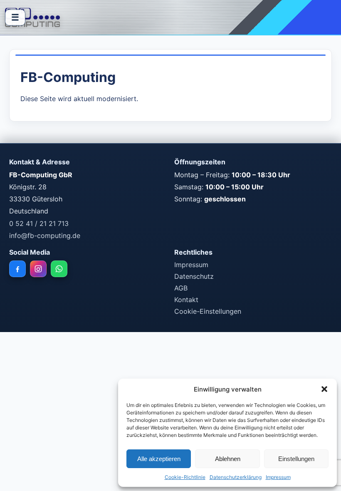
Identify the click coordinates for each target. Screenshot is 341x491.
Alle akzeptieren (158, 458)
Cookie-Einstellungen (207, 311)
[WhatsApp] (59, 268)
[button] (324, 389)
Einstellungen (296, 458)
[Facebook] (17, 268)
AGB (181, 288)
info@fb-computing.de (44, 235)
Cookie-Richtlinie (185, 477)
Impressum (278, 477)
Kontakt (186, 299)
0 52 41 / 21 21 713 (39, 223)
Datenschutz (194, 276)
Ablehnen (227, 458)
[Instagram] (38, 268)
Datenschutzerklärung (236, 477)
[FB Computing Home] (32, 17)
